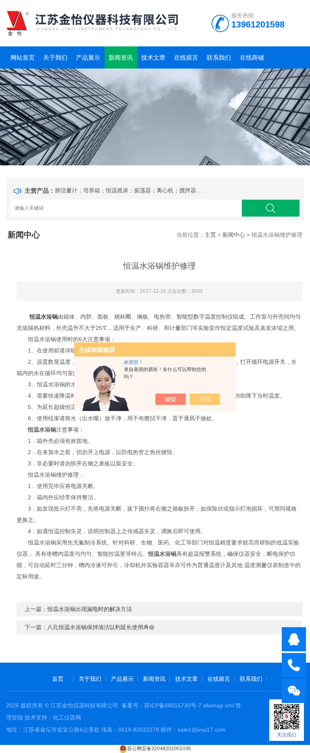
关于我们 (55, 57)
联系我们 (219, 57)
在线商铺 (252, 57)
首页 (57, 679)
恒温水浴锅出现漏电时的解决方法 (89, 609)
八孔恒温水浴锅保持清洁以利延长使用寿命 (101, 627)
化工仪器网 (67, 717)
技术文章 (153, 57)
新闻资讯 (121, 57)
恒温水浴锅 (43, 316)
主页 (210, 235)
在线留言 (186, 57)
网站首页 (22, 57)
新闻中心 (233, 235)
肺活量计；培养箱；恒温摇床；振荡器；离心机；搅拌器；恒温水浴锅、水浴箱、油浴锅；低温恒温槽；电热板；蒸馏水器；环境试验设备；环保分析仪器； (130, 190)
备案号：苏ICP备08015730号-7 (161, 705)
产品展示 (88, 57)
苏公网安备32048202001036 (159, 748)
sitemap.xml (218, 705)
